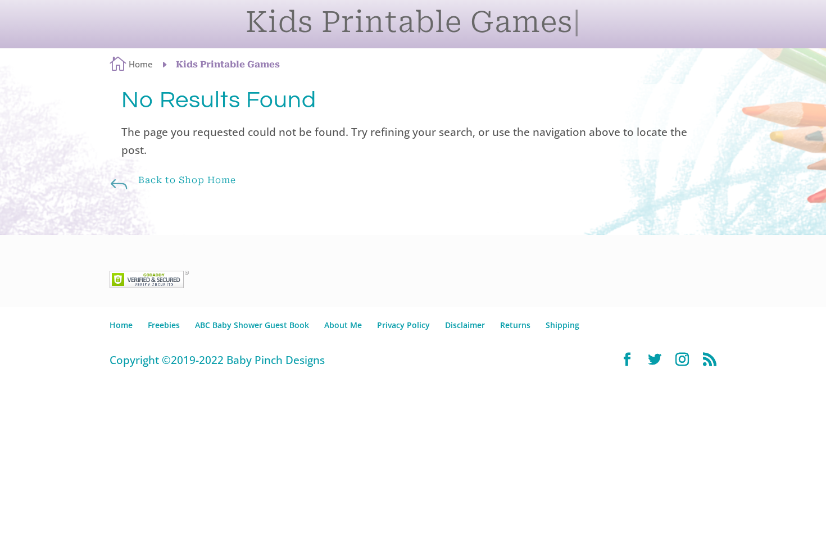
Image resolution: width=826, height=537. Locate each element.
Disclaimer (465, 325)
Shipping (562, 325)
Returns (515, 325)
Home (121, 325)
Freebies (164, 325)
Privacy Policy (403, 325)
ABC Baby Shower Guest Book (252, 325)
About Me (343, 325)
